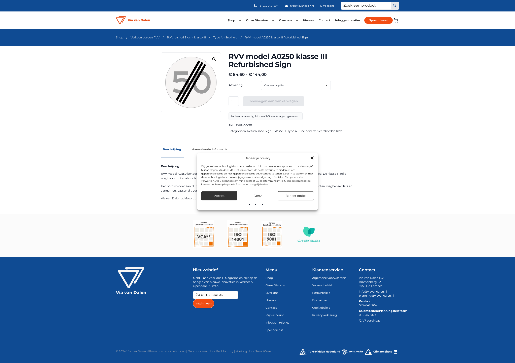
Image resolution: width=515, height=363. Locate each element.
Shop (231, 20)
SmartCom (263, 351)
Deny (258, 196)
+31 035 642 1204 (268, 5)
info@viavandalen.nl (301, 5)
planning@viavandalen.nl (376, 295)
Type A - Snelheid (225, 37)
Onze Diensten (257, 20)
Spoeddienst (378, 20)
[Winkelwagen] (396, 20)
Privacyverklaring (324, 315)
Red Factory (224, 351)
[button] (312, 158)
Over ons (285, 20)
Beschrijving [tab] (172, 149)
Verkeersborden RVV (145, 37)
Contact (324, 20)
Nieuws (308, 20)
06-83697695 (368, 315)
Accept (219, 196)
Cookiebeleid (321, 307)
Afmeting (236, 85)
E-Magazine (327, 5)
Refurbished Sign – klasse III (186, 37)
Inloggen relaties (347, 20)
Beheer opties (295, 196)
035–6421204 (368, 305)
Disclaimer (320, 300)
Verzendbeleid (322, 285)
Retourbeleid (321, 293)
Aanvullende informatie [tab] (209, 149)
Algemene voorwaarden (329, 278)
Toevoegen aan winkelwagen (273, 101)
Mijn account (275, 315)
